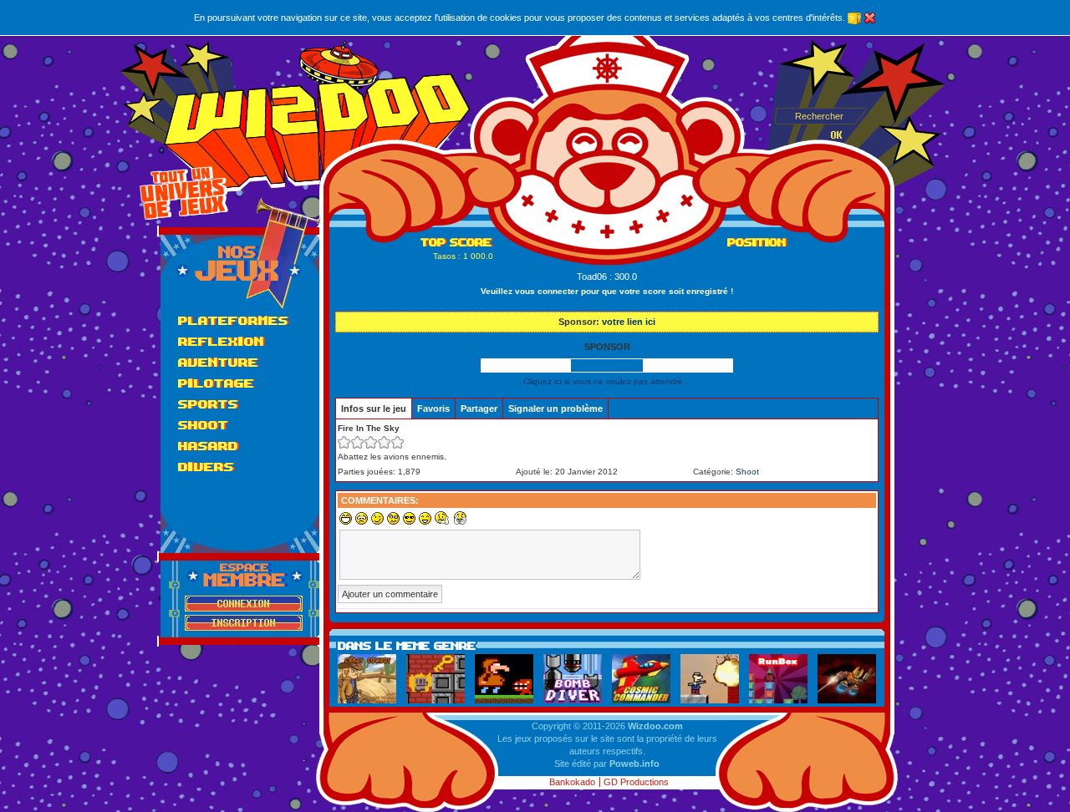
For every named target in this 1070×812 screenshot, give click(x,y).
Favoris (433, 408)
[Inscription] (244, 623)
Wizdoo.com (655, 726)
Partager (479, 408)
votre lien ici (628, 322)
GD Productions (636, 782)
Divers (206, 466)
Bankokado (572, 782)
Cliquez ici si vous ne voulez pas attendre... (606, 381)
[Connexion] (244, 604)
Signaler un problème (555, 408)
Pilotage (216, 383)
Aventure (218, 362)
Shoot (203, 424)
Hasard (208, 445)
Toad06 (592, 277)
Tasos (444, 256)
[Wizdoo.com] (317, 116)
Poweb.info (634, 764)
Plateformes (233, 320)
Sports (208, 404)
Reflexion (221, 341)
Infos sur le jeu (373, 408)
